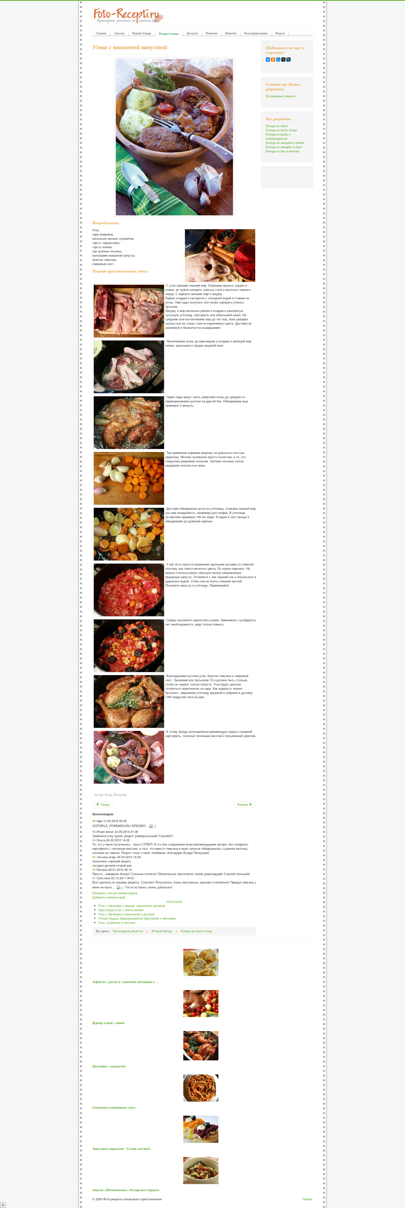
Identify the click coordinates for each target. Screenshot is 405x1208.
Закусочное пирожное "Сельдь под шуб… (122, 1148)
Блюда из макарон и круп (284, 147)
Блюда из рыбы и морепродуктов (278, 136)
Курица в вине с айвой (108, 1023)
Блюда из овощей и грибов (285, 143)
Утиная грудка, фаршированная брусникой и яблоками (137, 918)
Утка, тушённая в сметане (116, 922)
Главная (101, 33)
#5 (94, 831)
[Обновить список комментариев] (115, 814)
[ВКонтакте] (268, 59)
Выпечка (212, 33)
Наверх (307, 1199)
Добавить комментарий (108, 897)
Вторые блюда (169, 33)
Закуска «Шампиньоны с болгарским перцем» (126, 1190)
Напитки (230, 33)
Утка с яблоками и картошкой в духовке (126, 914)
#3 (94, 857)
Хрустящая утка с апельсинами (120, 910)
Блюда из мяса (277, 126)
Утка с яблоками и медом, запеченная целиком (131, 905)
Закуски (119, 33)
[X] (283, 59)
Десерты (192, 33)
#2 (94, 869)
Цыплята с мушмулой (108, 1066)
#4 (94, 840)
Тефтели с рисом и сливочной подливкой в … (125, 982)
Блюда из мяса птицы (281, 130)
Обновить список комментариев (115, 893)
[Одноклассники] (273, 59)
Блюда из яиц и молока (282, 151)
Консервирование (256, 33)
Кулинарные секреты (281, 96)
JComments (174, 901)
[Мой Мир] (278, 59)
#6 (94, 821)
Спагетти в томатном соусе (113, 1107)
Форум (280, 33)
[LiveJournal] (288, 59)
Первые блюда (141, 33)
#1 (94, 878)
